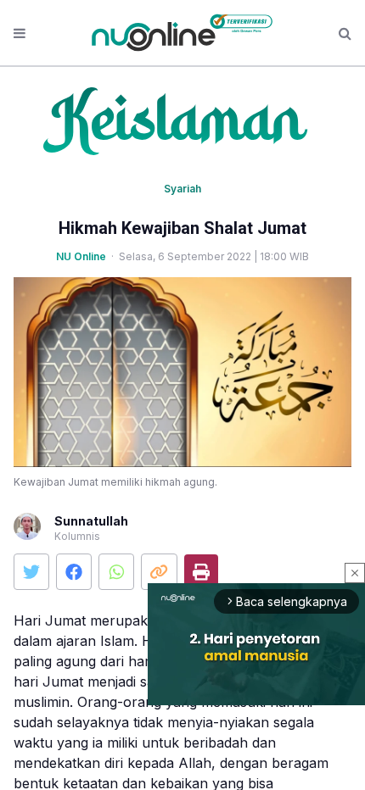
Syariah (182, 188)
